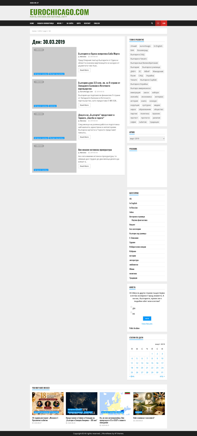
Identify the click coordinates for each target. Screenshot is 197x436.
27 (142, 372)
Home (32, 23)
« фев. (132, 376)
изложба (134, 96)
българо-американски (140, 88)
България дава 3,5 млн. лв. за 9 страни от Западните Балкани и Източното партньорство (54, 94)
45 (130, 198)
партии (134, 113)
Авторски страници (41, 74)
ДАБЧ (133, 71)
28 (147, 372)
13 (142, 363)
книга (143, 101)
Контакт (87, 23)
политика (53, 106)
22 (152, 368)
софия (133, 122)
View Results (147, 324)
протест (134, 118)
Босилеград (142, 50)
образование (145, 109)
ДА (133, 308)
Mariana (83, 57)
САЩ (141, 75)
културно (147, 105)
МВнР (147, 71)
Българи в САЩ (137, 54)
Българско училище (151, 67)
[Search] (152, 23)
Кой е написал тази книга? (149, 403)
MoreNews (107, 433)
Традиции (133, 278)
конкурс (153, 101)
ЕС (140, 71)
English (97, 23)
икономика (146, 96)
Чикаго (134, 80)
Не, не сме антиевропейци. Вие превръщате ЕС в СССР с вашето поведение (115, 403)
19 (137, 368)
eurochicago (145, 46)
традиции (154, 122)
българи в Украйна (139, 84)
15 (152, 363)
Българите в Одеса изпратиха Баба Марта (54, 62)
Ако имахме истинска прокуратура (54, 158)
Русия (133, 75)
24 (162, 368)
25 (132, 372)
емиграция (135, 92)
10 (162, 358)
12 (137, 363)
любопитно (133, 264)
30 (157, 372)
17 (162, 363)
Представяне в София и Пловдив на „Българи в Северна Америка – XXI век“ (81, 403)
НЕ (133, 314)
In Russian (133, 207)
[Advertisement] (146, 170)
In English (158, 46)
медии (157, 105)
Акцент (132, 224)
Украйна (150, 75)
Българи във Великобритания (144, 63)
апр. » (162, 376)
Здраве (132, 242)
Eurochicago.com (59, 11)
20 (142, 368)
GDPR (79, 23)
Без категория (135, 229)
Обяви (131, 269)
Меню (59, 23)
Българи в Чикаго (139, 58)
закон (146, 92)
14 (147, 363)
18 (132, 368)
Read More (84, 70)
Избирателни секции (137, 246)
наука (133, 109)
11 (132, 363)
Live (164, 23)
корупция (135, 105)
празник (156, 113)
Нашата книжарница (45, 23)
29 (152, 372)
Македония (158, 71)
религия (156, 118)
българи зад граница (57, 74)
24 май (134, 46)
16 (157, 363)
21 (147, 368)
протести (145, 118)
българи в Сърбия (148, 80)
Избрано (132, 251)
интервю (159, 96)
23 (157, 368)
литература (134, 260)
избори (155, 92)
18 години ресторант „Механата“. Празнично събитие (48, 403)
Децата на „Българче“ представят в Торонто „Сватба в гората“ (54, 126)
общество (158, 109)
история (134, 101)
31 (162, 372)
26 (137, 372)
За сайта (70, 23)
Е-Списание (133, 238)
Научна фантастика (139, 220)
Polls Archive (134, 328)
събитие (142, 122)
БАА (132, 50)
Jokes (131, 212)
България (135, 67)
